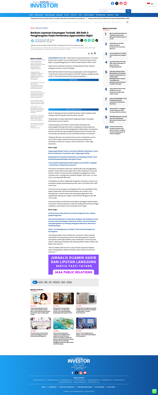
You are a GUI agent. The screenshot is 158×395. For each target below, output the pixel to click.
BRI (50, 282)
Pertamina (56, 282)
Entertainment (89, 15)
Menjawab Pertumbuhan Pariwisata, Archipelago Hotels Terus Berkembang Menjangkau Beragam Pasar (72, 158)
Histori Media (99, 387)
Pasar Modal (38, 15)
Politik (66, 15)
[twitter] (117, 4)
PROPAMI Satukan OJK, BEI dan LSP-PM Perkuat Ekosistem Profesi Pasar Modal (118, 119)
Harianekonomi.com (54, 380)
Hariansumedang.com (65, 382)
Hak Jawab (111, 387)
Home (31, 15)
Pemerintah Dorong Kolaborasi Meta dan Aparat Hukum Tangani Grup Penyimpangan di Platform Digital (117, 130)
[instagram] (121, 4)
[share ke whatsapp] (86, 41)
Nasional (59, 15)
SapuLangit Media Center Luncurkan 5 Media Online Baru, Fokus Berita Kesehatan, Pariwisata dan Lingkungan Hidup (73, 152)
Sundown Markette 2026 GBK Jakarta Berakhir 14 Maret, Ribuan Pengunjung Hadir (118, 64)
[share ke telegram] (90, 41)
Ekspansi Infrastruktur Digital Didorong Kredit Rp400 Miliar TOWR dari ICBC (101, 18)
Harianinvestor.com (67, 380)
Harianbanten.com (107, 380)
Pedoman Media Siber (84, 387)
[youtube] (125, 4)
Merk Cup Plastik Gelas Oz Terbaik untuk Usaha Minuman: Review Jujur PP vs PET (118, 36)
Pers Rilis (110, 15)
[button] (89, 54)
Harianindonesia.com (39, 380)
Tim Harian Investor (41, 40)
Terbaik (69, 282)
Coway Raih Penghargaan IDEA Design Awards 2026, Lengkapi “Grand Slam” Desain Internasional (72, 164)
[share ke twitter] (82, 41)
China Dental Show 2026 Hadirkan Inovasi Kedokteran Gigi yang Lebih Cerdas (117, 91)
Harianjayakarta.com (94, 380)
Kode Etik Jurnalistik (67, 387)
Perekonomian (50, 15)
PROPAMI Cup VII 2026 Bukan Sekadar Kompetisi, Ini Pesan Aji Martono (117, 46)
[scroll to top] (151, 392)
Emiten (45, 28)
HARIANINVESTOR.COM (57, 58)
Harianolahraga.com (80, 380)
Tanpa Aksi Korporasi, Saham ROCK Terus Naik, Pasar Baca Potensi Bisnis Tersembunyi (47, 18)
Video (117, 15)
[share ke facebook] (78, 41)
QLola (63, 282)
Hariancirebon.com (93, 382)
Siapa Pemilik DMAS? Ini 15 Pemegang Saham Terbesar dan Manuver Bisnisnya (118, 101)
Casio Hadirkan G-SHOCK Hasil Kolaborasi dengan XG (118, 55)
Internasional (101, 15)
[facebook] (113, 4)
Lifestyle (74, 15)
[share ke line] (93, 41)
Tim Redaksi (52, 387)
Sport (80, 15)
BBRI (46, 282)
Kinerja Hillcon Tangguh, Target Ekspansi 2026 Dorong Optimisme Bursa (118, 110)
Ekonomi (39, 28)
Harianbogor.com (119, 380)
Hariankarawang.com (79, 382)
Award (41, 282)
